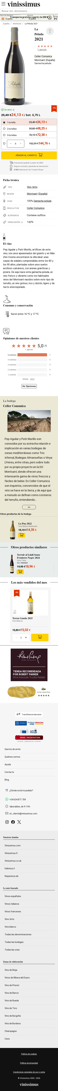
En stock (9, 110)
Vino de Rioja (11, 970)
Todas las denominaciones (18, 934)
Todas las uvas (12, 949)
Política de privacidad (29, 1063)
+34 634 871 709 (17, 799)
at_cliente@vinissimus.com (23, 813)
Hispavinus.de (11, 876)
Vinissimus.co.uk (13, 861)
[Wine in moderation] (29, 738)
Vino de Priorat (12, 985)
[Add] (39, 637)
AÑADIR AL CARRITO (26, 155)
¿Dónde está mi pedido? (21, 790)
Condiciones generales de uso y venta (29, 1072)
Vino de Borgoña (13, 1016)
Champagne (11, 1031)
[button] (49, 17)
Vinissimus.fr (11, 853)
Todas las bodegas (14, 942)
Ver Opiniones (29, 386)
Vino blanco (10, 927)
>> (29, 507)
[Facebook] (13, 823)
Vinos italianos (12, 904)
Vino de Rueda (12, 1000)
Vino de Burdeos (13, 1023)
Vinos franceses (13, 911)
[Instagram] (7, 823)
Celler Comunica (43, 56)
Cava (7, 1039)
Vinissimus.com (13, 845)
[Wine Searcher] (29, 692)
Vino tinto (32, 187)
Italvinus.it (10, 868)
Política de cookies (29, 1054)
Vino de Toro (11, 1008)
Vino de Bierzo (12, 993)
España (6, 24)
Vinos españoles (13, 896)
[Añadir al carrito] (21, 535)
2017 (32, 379)
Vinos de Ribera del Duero (17, 977)
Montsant (17, 24)
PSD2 (23, 723)
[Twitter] (19, 823)
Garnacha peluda (42, 63)
